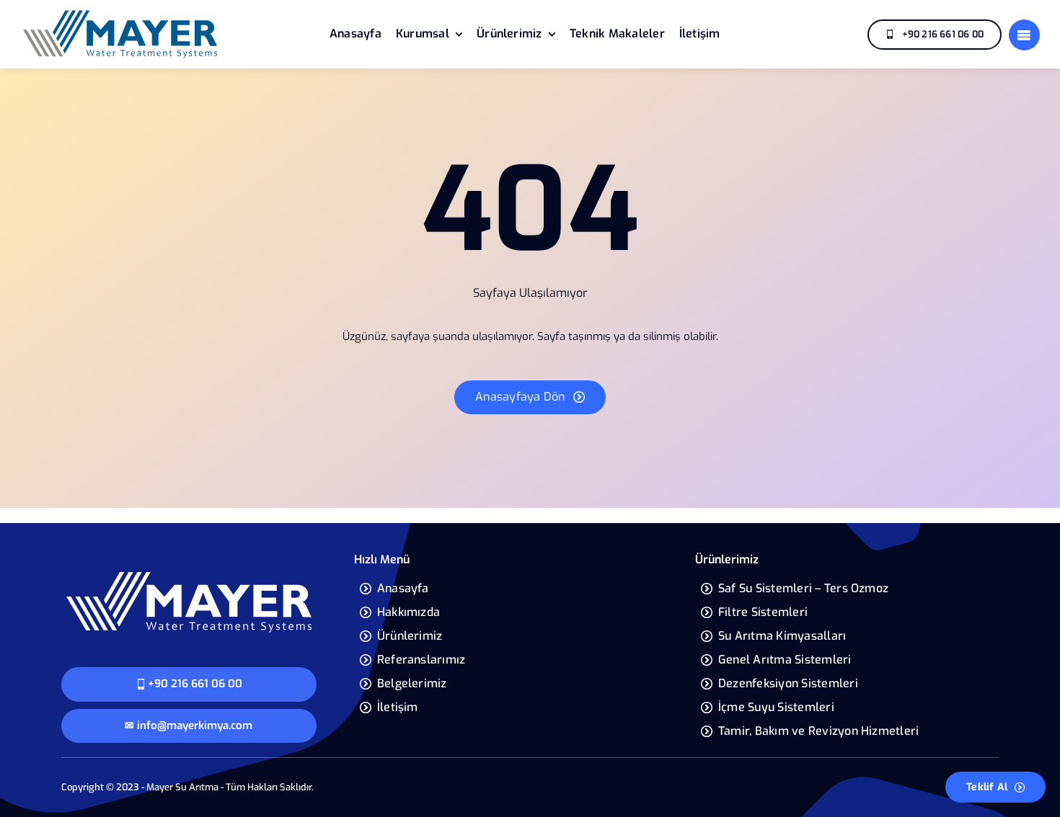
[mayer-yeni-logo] (120, 13)
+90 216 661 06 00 (195, 684)
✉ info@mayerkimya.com (188, 725)
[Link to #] (1024, 34)
